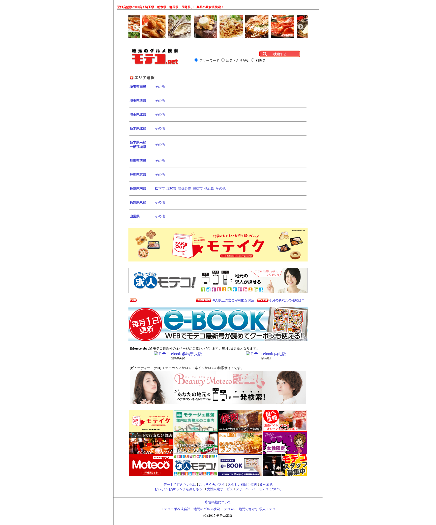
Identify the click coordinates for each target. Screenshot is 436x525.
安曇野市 (184, 188)
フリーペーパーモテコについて (259, 489)
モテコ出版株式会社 (175, 509)
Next (300, 26)
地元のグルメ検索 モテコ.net (214, 509)
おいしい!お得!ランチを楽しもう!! (179, 489)
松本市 (160, 188)
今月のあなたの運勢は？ (287, 300)
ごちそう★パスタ (212, 484)
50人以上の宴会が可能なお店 (232, 300)
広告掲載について (218, 502)
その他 (160, 87)
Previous (134, 26)
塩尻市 (171, 188)
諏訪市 (198, 188)
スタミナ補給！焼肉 (242, 484)
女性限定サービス (220, 489)
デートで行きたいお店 (180, 484)
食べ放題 (266, 484)
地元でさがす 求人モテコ (257, 509)
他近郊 (209, 188)
